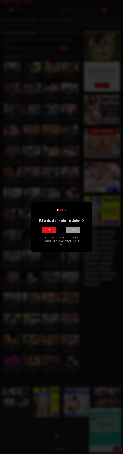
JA (49, 230)
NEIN (73, 230)
